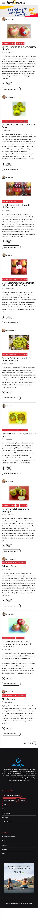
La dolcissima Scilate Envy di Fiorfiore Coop (15, 206)
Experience (5, 845)
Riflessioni (5, 817)
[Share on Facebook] (3, 83)
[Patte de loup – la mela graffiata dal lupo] (19, 417)
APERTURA (12, 43)
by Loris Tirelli (10, 177)
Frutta (18, 43)
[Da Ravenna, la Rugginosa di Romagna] (19, 493)
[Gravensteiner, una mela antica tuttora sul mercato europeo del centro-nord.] (19, 625)
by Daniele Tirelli (10, 19)
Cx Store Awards (6, 822)
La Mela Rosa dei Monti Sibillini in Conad (18, 125)
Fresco (16, 121)
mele (22, 43)
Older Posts (27, 743)
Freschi (11, 121)
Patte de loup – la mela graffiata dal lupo (19, 434)
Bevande (4, 849)
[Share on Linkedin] (10, 83)
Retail (25, 279)
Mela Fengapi (8, 698)
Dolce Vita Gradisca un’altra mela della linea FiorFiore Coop (18, 284)
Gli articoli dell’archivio (12, 796)
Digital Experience (9, 800)
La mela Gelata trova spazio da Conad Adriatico (16, 359)
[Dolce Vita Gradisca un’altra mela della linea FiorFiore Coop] (19, 267)
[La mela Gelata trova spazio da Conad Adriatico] (19, 342)
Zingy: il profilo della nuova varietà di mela (19, 48)
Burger (23, 800)
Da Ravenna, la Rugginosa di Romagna (15, 510)
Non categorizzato (11, 562)
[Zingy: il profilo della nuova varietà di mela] (19, 31)
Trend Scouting (6, 813)
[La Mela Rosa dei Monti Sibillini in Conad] (19, 109)
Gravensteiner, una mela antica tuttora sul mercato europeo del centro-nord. (17, 644)
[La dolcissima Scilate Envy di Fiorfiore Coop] (19, 189)
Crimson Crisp (9, 566)
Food (5, 804)
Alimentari (5, 43)
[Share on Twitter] (7, 83)
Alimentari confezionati (8, 836)
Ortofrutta (23, 505)
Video (3, 809)
